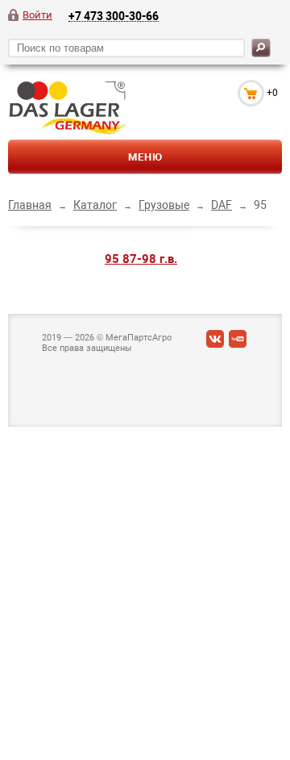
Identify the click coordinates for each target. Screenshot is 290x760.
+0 (272, 92)
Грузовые (164, 204)
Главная (30, 204)
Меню (145, 157)
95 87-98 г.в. (141, 259)
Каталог (95, 204)
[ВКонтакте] (215, 342)
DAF (221, 204)
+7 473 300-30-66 (113, 16)
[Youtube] (237, 342)
